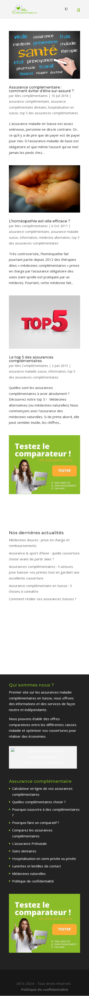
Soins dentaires (24, 851)
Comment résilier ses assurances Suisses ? (42, 599)
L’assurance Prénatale (29, 843)
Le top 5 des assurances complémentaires (31, 359)
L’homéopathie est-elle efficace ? (39, 221)
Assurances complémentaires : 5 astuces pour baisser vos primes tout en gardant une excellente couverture (44, 572)
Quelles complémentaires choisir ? (39, 802)
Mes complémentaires (31, 96)
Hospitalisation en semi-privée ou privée (44, 858)
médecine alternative (54, 237)
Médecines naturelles (29, 873)
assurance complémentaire (29, 101)
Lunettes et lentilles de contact (36, 866)
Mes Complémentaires (31, 365)
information (28, 237)
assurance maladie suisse (28, 371)
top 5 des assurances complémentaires (49, 113)
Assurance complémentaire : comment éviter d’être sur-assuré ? (41, 89)
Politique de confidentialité (33, 881)
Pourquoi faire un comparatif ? (35, 822)
